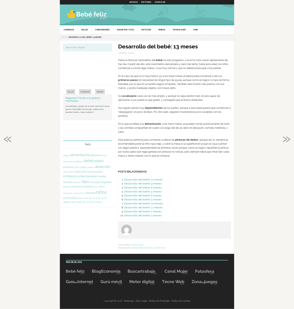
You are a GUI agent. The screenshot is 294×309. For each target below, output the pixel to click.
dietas (65, 172)
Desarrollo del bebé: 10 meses (143, 203)
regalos (67, 202)
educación (81, 171)
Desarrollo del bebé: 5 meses (143, 191)
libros (102, 186)
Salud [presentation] (71, 92)
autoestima (78, 161)
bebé (141, 248)
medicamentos (79, 193)
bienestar (68, 167)
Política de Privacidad (159, 301)
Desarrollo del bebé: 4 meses (143, 215)
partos (80, 198)
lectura (95, 187)
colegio (83, 167)
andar (135, 248)
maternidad (67, 193)
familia (102, 176)
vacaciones (90, 202)
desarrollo (150, 248)
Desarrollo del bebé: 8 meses (143, 187)
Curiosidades (137, 245)
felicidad (67, 182)
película (92, 198)
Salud (74, 202)
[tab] (69, 92)
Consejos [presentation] (85, 92)
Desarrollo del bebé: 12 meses (143, 179)
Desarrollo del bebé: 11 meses (143, 207)
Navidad (90, 192)
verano (99, 202)
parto (74, 197)
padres (67, 198)
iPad (91, 182)
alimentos (96, 155)
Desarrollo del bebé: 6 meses (143, 195)
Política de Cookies (180, 301)
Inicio (64, 37)
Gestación (77, 182)
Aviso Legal (141, 301)
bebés (99, 161)
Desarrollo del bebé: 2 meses (143, 199)
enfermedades (88, 176)
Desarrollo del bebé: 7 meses (143, 211)
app (105, 155)
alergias (66, 155)
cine (76, 167)
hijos (85, 181)
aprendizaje (67, 161)
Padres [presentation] (100, 92)
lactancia (67, 187)
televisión (81, 202)
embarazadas (95, 171)
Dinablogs (129, 301)
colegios (90, 167)
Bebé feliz (93, 14)
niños (101, 192)
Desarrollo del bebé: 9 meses (143, 183)
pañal (86, 198)
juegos (97, 182)
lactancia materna (82, 186)
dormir (71, 172)
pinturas (161, 248)
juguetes (107, 182)
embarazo (70, 176)
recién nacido (101, 198)
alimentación (80, 155)
